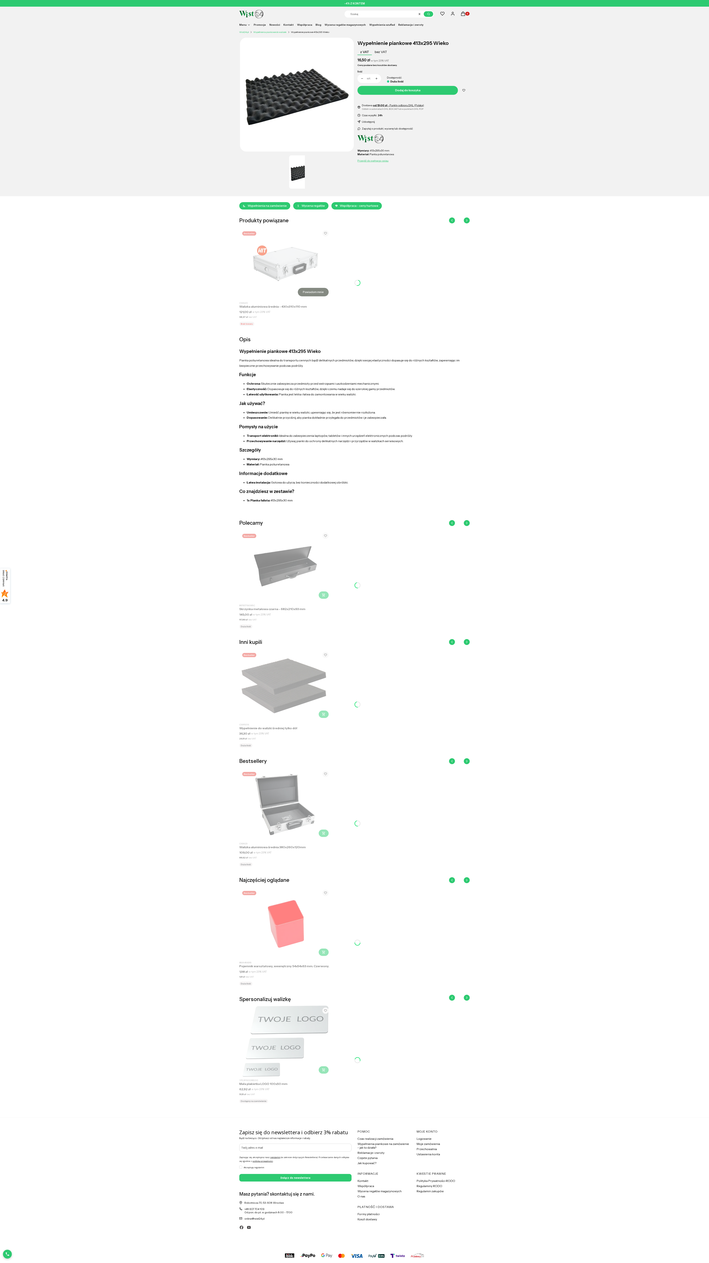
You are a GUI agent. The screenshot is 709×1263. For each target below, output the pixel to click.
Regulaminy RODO (429, 1186)
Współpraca (365, 1186)
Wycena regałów (313, 205)
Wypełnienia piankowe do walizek (270, 32)
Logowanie (424, 1139)
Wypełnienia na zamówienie (267, 205)
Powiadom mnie (313, 292)
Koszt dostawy (367, 1219)
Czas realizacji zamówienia (375, 1139)
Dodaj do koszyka (407, 90)
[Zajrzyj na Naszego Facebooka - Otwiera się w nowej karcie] (241, 1227)
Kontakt (362, 1181)
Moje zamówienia (428, 1144)
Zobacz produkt (324, 595)
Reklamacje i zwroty (370, 1153)
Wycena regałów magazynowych (379, 1191)
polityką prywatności (263, 1161)
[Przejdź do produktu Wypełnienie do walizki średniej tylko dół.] (285, 685)
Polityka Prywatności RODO (436, 1181)
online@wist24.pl (254, 1218)
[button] (428, 14)
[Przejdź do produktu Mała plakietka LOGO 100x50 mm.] (285, 1041)
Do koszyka (324, 714)
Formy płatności (368, 1214)
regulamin (275, 1157)
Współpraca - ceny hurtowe (359, 205)
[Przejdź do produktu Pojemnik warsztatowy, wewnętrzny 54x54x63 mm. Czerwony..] (285, 923)
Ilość (359, 71)
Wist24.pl (244, 32)
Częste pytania (367, 1158)
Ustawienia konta (428, 1154)
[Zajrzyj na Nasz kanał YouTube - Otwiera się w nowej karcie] (249, 1227)
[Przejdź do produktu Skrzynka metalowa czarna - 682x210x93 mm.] (285, 566)
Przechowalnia (427, 1149)
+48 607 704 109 (254, 1209)
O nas (361, 1196)
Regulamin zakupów (430, 1191)
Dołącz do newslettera (295, 1177)
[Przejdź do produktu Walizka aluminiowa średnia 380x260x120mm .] (285, 804)
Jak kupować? (366, 1163)
